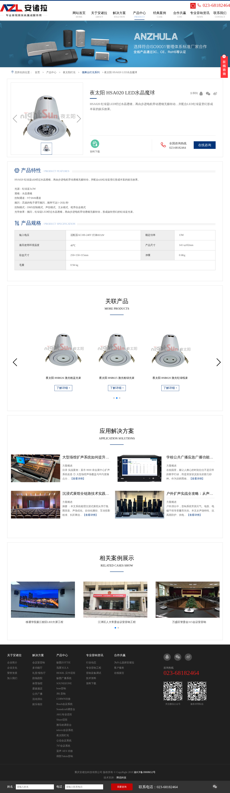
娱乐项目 (37, 704)
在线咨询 (204, 145)
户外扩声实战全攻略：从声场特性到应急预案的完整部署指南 (190, 493)
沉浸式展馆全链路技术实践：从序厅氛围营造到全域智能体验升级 (86, 493)
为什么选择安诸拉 (124, 662)
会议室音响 (38, 662)
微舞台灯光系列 (91, 72)
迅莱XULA (62, 667)
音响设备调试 (93, 673)
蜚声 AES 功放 (64, 751)
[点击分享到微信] (215, 788)
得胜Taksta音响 (64, 756)
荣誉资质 (12, 673)
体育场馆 (37, 683)
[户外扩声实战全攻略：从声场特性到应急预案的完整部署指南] (139, 504)
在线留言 (119, 673)
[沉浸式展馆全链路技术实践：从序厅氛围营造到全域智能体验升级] (35, 504)
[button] (114, 398)
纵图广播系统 (64, 678)
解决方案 (38, 655)
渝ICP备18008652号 (144, 772)
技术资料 (91, 678)
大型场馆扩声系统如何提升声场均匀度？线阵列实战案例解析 (86, 457)
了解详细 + (63, 387)
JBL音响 (61, 693)
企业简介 (12, 662)
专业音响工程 (93, 667)
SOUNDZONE (64, 683)
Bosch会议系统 (64, 704)
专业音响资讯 (94, 655)
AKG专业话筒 (64, 714)
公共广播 (37, 694)
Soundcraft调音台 (65, 709)
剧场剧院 (37, 678)
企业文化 (12, 667)
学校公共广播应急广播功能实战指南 (190, 457)
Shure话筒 (61, 719)
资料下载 (91, 683)
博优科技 (121, 777)
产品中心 (51, 72)
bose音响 (61, 688)
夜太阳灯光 (69, 72)
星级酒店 (37, 688)
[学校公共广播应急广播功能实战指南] (139, 468)
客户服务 (119, 667)
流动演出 (37, 699)
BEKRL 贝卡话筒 (65, 673)
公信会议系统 (64, 740)
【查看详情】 (77, 478)
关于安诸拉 (14, 655)
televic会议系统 (64, 730)
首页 (37, 72)
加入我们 (12, 678)
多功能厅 (37, 667)
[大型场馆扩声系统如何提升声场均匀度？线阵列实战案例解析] (35, 468)
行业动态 (91, 662)
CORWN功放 (63, 699)
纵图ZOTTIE (63, 662)
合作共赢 (120, 655)
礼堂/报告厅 (39, 673)
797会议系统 (63, 745)
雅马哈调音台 (64, 725)
